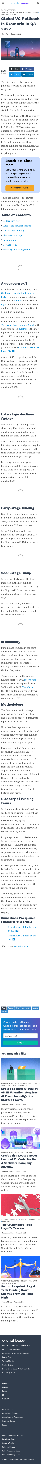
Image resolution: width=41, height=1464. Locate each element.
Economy (4, 1219)
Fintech (37, 1083)
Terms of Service (8, 1361)
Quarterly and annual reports (13, 12)
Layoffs (23, 1219)
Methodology (10, 244)
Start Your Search (21, 188)
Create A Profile (8, 1443)
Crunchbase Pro (8, 1409)
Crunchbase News (8, 1233)
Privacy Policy (7, 1357)
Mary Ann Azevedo (8, 1104)
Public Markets (34, 1219)
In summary (9, 239)
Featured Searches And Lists (12, 1435)
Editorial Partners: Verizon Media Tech (16, 1345)
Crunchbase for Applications (12, 1417)
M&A (3, 1086)
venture (4, 1012)
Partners (5, 1391)
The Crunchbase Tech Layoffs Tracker (16, 1226)
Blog (3, 1395)
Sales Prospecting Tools (11, 1455)
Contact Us (6, 1399)
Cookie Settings (8, 1365)
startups (35, 1008)
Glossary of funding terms (16, 249)
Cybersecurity (26, 1083)
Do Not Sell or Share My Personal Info (16, 1369)
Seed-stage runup (12, 235)
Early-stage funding (13, 230)
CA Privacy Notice (8, 1373)
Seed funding (32, 12)
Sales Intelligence (8, 1447)
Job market (14, 1219)
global (17, 1008)
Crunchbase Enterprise (10, 1413)
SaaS (8, 1086)
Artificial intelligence (10, 1083)
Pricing (4, 1425)
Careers (5, 1387)
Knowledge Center (9, 1439)
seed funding (26, 1008)
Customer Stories (8, 1421)
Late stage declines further (17, 225)
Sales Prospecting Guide (11, 1451)
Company (5, 1383)
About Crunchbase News (11, 1349)
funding (10, 1008)
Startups (5, 15)
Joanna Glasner (7, 1302)
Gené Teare (5, 34)
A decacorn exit (11, 220)
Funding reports (8, 10)
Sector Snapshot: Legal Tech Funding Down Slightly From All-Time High (18, 1292)
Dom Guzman (21, 946)
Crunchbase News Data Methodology (15, 1353)
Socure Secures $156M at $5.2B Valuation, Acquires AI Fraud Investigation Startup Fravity (19, 1094)
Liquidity (23, 1281)
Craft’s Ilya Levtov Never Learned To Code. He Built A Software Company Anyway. (20, 1161)
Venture (13, 15)
